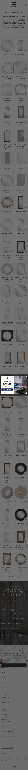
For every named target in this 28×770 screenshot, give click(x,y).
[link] (7, 379)
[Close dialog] (26, 376)
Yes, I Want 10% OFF (7, 389)
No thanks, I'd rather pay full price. (7, 392)
